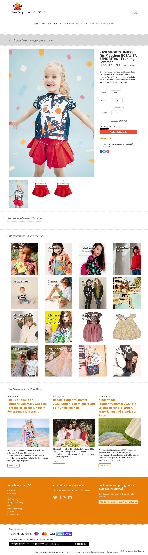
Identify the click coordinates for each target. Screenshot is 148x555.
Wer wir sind (12, 491)
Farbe (103, 93)
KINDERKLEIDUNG (71, 24)
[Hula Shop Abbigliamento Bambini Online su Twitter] (55, 498)
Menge (103, 113)
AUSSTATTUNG (107, 24)
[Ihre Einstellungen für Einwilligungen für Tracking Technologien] (133, 551)
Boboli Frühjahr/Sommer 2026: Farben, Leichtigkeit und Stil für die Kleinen (74, 403)
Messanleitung (12, 500)
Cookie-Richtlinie (113, 552)
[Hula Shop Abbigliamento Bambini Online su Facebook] (60, 498)
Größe (103, 101)
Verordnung (11, 494)
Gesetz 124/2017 (13, 515)
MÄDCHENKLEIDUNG (90, 24)
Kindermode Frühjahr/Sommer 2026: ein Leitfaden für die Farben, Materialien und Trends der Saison (118, 407)
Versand (10, 506)
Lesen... (11, 465)
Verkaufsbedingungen (15, 509)
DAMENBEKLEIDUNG (43, 24)
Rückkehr (10, 497)
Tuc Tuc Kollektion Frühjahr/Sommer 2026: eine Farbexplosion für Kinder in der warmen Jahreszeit (27, 405)
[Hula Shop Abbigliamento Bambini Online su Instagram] (70, 498)
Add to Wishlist (105, 138)
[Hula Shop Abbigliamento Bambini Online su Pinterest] (64, 498)
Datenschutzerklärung (98, 552)
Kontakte (10, 512)
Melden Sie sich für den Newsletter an (118, 502)
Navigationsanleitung (15, 503)
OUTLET (57, 24)
